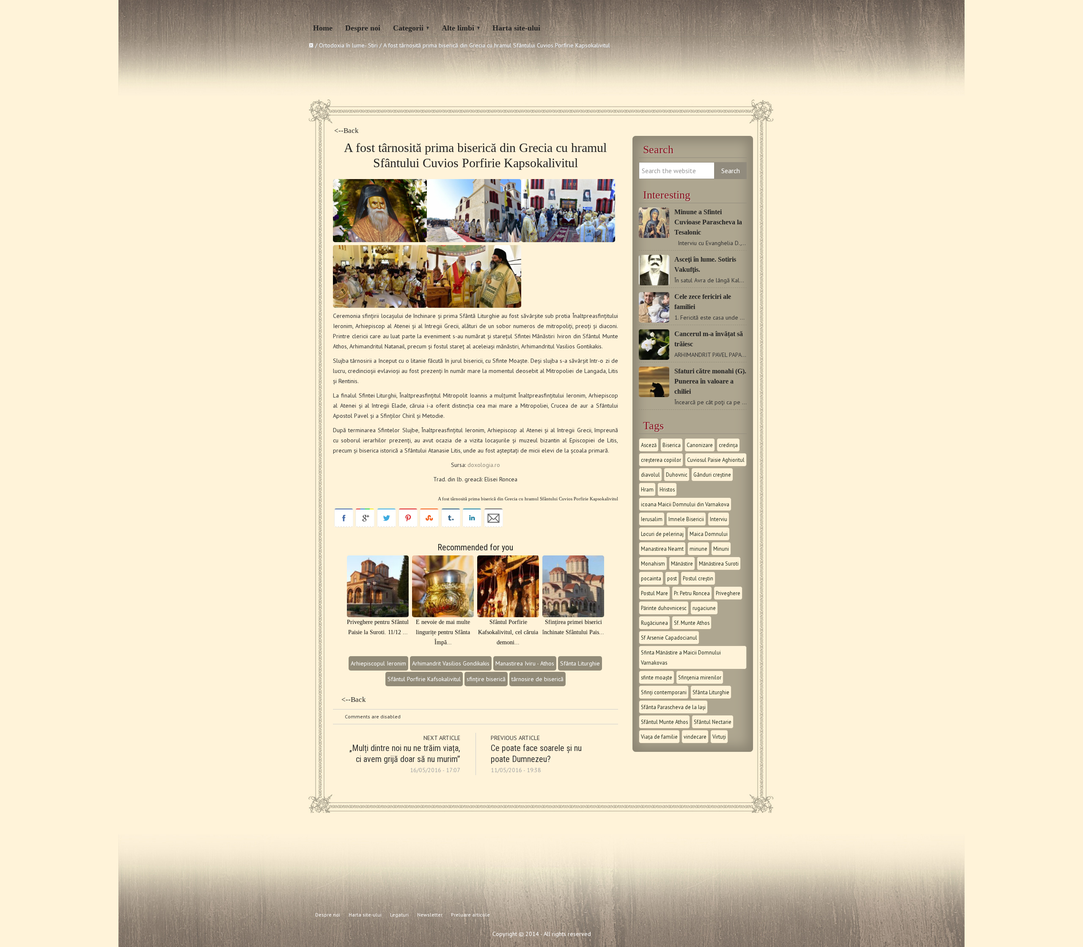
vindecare (695, 736)
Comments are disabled (373, 716)
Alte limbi (458, 28)
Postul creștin (698, 578)
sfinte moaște (656, 677)
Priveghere (728, 593)
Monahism (653, 563)
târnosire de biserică (537, 679)
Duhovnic (676, 474)
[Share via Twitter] (386, 525)
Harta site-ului (516, 28)
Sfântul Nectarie (712, 721)
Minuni (721, 548)
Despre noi (362, 28)
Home (323, 28)
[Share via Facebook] (343, 525)
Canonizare (700, 445)
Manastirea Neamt (662, 548)
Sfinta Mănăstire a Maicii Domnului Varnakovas (681, 657)
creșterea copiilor (661, 459)
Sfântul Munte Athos (664, 721)
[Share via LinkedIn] (471, 525)
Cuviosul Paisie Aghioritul (716, 459)
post (672, 578)
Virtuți (719, 736)
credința (728, 445)
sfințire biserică (486, 679)
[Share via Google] (364, 525)
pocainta (651, 578)
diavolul (650, 474)
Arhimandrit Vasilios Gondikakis (450, 663)
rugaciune (704, 608)
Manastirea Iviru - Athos (524, 663)
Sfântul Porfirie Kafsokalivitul (424, 679)
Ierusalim (651, 519)
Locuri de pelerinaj (662, 533)
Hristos (667, 489)
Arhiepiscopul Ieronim (378, 663)
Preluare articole (470, 914)
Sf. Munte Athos (691, 622)
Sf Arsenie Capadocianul (669, 637)
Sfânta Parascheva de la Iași (673, 707)
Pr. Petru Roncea (692, 593)
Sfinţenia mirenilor (699, 677)
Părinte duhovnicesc (664, 608)
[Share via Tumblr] (450, 525)
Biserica (671, 445)
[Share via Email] (493, 525)
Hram (647, 489)
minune (698, 548)
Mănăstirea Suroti (719, 563)
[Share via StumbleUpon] (429, 525)
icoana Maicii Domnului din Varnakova (685, 504)
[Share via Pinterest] (408, 525)
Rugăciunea (654, 622)
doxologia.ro (483, 465)
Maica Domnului (709, 533)
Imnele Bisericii (686, 519)
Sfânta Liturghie (580, 663)
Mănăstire (682, 563)
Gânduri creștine (712, 474)
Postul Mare (654, 593)
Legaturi (399, 914)
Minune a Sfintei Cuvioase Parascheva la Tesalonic (708, 222)
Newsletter (430, 914)
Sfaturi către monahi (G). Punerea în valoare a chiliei (710, 381)
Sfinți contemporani (664, 692)
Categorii (408, 28)
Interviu (718, 519)
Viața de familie (659, 736)
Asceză (649, 445)
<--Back (346, 131)
